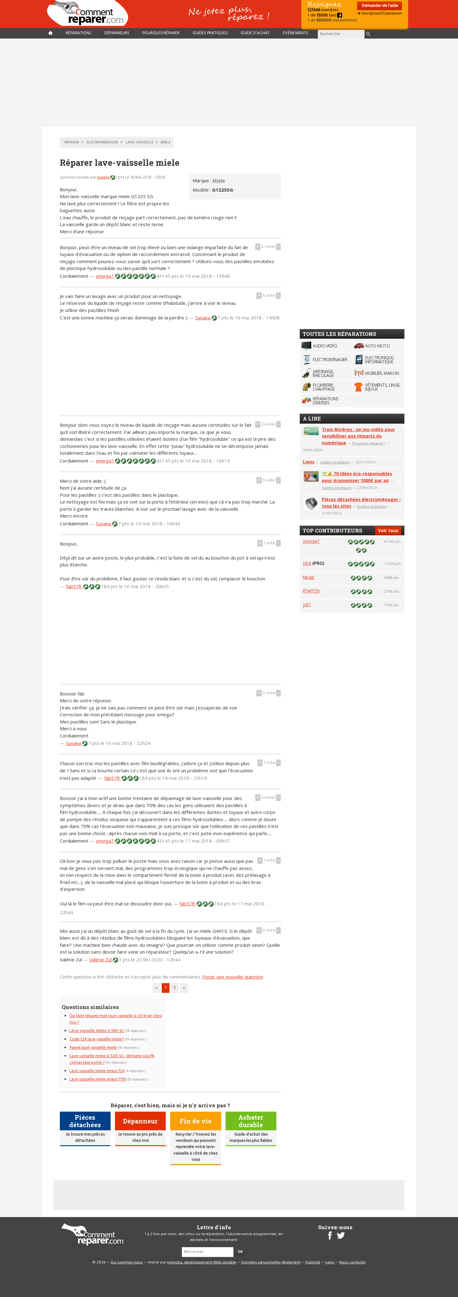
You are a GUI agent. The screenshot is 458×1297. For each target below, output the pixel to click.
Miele (218, 180)
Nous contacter (352, 1262)
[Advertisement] (229, 82)
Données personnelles (261, 1262)
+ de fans (322, 15)
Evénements (295, 33)
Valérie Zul (101, 959)
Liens (308, 462)
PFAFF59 (311, 591)
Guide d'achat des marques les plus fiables (251, 1137)
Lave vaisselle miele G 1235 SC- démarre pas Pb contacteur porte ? (112, 1059)
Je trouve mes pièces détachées (85, 1137)
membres (323, 10)
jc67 (307, 604)
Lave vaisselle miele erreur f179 (97, 1079)
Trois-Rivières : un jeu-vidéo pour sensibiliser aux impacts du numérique (358, 436)
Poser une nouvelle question (232, 977)
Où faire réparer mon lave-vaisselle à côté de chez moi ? (115, 1019)
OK (240, 1252)
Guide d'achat (255, 33)
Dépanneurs (116, 33)
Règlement (291, 1262)
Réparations (78, 33)
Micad (308, 577)
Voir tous (388, 530)
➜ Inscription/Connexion (379, 13)
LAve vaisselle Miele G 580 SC (96, 1031)
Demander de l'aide (379, 5)
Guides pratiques (210, 33)
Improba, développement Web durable (201, 1262)
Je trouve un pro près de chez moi (140, 1137)
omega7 (105, 276)
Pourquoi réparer (160, 33)
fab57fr (74, 586)
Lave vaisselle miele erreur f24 (97, 1071)
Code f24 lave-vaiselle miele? (96, 1039)
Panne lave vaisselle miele (93, 1047)
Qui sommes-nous (127, 1262)
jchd (307, 563)
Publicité (312, 1262)
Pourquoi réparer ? (368, 443)
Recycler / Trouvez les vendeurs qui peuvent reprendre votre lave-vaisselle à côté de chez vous (196, 1147)
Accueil (90, 13)
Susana (103, 177)
